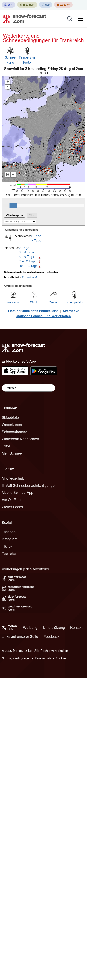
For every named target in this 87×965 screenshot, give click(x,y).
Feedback (51, 636)
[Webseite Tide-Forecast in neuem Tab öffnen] (45, 5)
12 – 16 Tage (28, 265)
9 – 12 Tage (27, 261)
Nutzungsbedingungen (16, 658)
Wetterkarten (12, 424)
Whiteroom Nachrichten (20, 438)
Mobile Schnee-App (17, 492)
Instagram (9, 538)
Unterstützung (54, 627)
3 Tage (36, 236)
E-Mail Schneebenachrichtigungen (29, 485)
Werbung (30, 627)
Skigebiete (10, 417)
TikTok (7, 546)
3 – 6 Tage (26, 252)
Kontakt (76, 627)
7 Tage (36, 240)
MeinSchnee (12, 453)
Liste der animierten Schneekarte (33, 310)
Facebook (9, 531)
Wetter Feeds (12, 506)
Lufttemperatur (73, 302)
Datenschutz (43, 658)
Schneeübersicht (15, 431)
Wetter (53, 302)
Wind (33, 302)
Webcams (13, 302)
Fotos (6, 446)
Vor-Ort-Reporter (15, 499)
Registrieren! (29, 277)
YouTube (9, 553)
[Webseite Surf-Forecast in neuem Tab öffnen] (8, 5)
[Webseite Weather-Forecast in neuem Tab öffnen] (63, 5)
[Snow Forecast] (23, 18)
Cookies (61, 658)
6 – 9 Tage (26, 256)
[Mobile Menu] (80, 19)
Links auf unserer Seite (20, 636)
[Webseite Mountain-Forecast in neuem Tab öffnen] (27, 5)
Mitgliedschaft (13, 478)
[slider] (13, 205)
